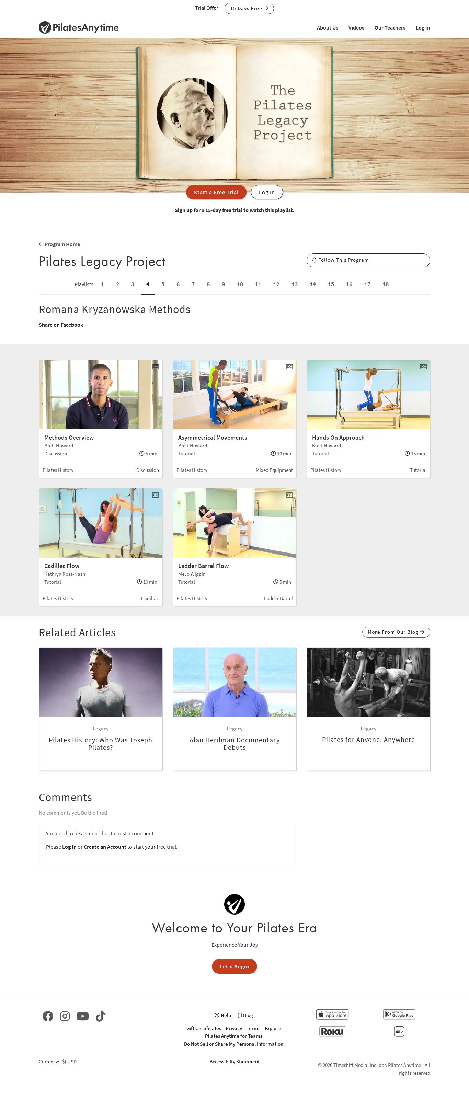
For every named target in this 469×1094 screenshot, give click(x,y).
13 (294, 284)
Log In (423, 27)
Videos (356, 27)
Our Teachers (390, 27)
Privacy (234, 1028)
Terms (253, 1028)
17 (367, 284)
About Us (327, 27)
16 (349, 284)
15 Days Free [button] (247, 8)
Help (225, 1015)
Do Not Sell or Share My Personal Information (233, 1043)
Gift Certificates (203, 1028)
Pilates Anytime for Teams (233, 1036)
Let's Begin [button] (234, 966)
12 (276, 284)
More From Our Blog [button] (394, 632)
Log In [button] (267, 192)
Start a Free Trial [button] (216, 192)
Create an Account (105, 846)
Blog (247, 1015)
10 (240, 284)
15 (331, 284)
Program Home (62, 244)
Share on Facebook (61, 324)
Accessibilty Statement (235, 1061)
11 (258, 284)
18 (385, 284)
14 (313, 284)
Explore (273, 1028)
